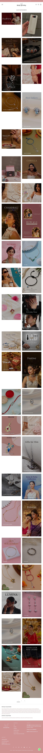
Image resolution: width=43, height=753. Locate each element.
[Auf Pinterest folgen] (21, 747)
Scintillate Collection (32, 712)
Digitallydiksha (30, 750)
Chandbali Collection (20, 711)
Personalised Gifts (14, 717)
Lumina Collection (19, 712)
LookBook (15, 728)
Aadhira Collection (17, 708)
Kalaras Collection (24, 708)
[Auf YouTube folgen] (24, 747)
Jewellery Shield (16, 730)
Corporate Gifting (30, 717)
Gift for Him (8, 717)
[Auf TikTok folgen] (26, 747)
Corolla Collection (26, 712)
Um (14, 725)
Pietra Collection (10, 708)
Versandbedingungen (5, 741)
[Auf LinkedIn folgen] (29, 747)
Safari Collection (5, 712)
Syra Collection (4, 708)
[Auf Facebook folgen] (13, 747)
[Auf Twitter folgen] (16, 747)
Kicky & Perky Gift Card (22, 717)
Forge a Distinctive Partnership (19, 733)
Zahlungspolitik (4, 739)
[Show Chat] (39, 749)
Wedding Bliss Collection (36, 711)
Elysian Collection (28, 711)
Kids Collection (14, 711)
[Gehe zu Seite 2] (24, 701)
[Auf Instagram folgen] (18, 747)
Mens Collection (8, 711)
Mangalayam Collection (31, 708)
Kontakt (15, 726)
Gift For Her (4, 717)
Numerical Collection (11, 712)
